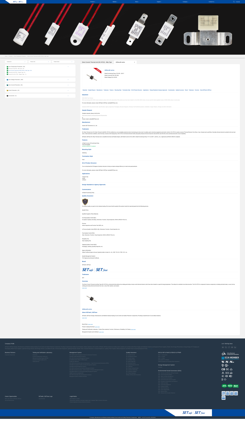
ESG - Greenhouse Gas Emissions (165, 377)
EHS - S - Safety (161, 358)
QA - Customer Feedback (131, 371)
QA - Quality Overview (130, 354)
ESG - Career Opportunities (163, 389)
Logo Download (42, 398)
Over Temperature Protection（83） (17, 66)
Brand (186, 90)
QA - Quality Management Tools (132, 364)
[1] (85, 205)
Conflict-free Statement (74, 361)
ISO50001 (160, 367)
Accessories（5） (12, 95)
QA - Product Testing (130, 358)
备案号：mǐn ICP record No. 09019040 (147, 417)
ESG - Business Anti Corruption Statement (166, 392)
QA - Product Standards (131, 373)
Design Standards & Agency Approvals (158, 90)
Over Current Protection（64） (15, 85)
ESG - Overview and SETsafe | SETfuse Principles (168, 372)
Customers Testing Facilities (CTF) (40, 359)
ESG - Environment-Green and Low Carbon (167, 379)
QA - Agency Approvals (130, 361)
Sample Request (92, 90)
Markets (114, 1)
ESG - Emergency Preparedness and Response (167, 381)
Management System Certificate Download (78, 376)
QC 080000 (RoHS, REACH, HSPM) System (78, 359)
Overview (197, 90)
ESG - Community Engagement (164, 384)
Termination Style (126, 90)
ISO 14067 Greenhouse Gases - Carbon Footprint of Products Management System (86, 369)
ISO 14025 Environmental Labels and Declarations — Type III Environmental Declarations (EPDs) (89, 363)
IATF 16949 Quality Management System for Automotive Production (83, 354)
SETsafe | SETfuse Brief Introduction (133, 374)
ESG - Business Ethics (162, 391)
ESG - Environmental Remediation (165, 374)
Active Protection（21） (14, 90)
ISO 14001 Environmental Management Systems (79, 358)
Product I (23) (32, 61)
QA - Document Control (131, 363)
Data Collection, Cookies (75, 398)
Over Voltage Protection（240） (16, 79)
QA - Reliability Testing (130, 359)
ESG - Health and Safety (163, 382)
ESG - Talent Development (163, 387)
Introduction (35, 354)
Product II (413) (56, 61)
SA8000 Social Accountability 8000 (76, 373)
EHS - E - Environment (162, 354)
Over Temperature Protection (20, 56)
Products (92, 1)
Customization (171, 90)
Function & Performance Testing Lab (40, 356)
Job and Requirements (9, 400)
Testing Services (36, 361)
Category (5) (9, 61)
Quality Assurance (180, 90)
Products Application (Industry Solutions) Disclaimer (80, 402)
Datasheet (85, 90)
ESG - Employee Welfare (163, 386)
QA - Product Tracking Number (132, 368)
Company (185, 1)
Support (158, 1)
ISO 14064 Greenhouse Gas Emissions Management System (81, 368)
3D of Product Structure (136, 90)
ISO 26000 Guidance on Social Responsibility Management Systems (83, 371)
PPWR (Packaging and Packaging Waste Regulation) (168, 361)
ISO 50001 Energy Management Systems (77, 366)
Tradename (106, 90)
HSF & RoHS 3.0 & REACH (163, 359)
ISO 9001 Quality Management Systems (77, 356)
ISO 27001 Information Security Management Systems (80, 374)
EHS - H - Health (161, 356)
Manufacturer (100, 90)
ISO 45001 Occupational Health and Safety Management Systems (82, 364)
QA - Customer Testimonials (131, 369)
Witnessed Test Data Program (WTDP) (40, 358)
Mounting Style (118, 90)
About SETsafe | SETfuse (205, 90)
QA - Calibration (129, 366)
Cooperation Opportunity (10, 354)
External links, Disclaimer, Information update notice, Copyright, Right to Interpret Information (88, 400)
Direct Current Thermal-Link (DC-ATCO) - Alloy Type (38, 56)
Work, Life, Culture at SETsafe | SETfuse (13, 398)
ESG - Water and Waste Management (165, 376)
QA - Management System (131, 356)
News (136, 1)
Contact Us (211, 1)
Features (112, 90)
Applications (146, 90)
